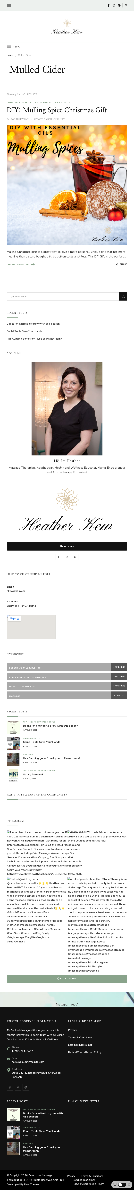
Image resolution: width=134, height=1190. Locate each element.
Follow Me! (68, 978)
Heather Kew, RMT (19, 119)
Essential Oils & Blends (55, 102)
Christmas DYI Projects (21, 102)
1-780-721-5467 (22, 1051)
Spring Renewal (33, 774)
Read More (67, 546)
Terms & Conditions (80, 1037)
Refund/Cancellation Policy (84, 1052)
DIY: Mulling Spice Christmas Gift (57, 110)
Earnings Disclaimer (80, 1045)
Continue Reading (18, 264)
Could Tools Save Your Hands (24, 331)
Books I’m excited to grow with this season (33, 324)
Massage (28, 754)
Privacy (72, 1030)
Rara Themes (32, 1184)
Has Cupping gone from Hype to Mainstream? (34, 339)
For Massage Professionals (39, 722)
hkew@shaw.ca (16, 591)
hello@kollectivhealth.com (28, 1062)
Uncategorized (32, 738)
